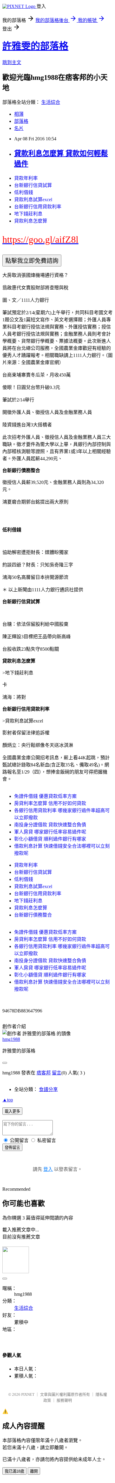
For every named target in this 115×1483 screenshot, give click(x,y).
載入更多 (12, 1111)
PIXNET (27, 1394)
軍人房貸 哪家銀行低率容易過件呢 (50, 831)
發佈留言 (12, 1147)
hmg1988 (11, 1039)
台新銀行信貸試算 (33, 185)
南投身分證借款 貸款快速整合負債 (50, 824)
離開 (34, 1471)
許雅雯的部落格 (35, 46)
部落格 (21, 121)
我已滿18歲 (14, 1471)
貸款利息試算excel (33, 199)
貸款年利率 (26, 178)
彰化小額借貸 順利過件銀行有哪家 (50, 838)
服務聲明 (64, 1400)
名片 (19, 128)
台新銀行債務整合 (33, 914)
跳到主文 (11, 62)
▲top (7, 1099)
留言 (56, 1072)
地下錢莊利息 (28, 213)
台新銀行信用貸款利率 (37, 206)
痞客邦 (44, 1072)
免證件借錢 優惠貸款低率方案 (45, 796)
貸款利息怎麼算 (30, 220)
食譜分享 (48, 1089)
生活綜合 (50, 102)
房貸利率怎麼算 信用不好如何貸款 (50, 803)
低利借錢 (23, 192)
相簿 (19, 114)
